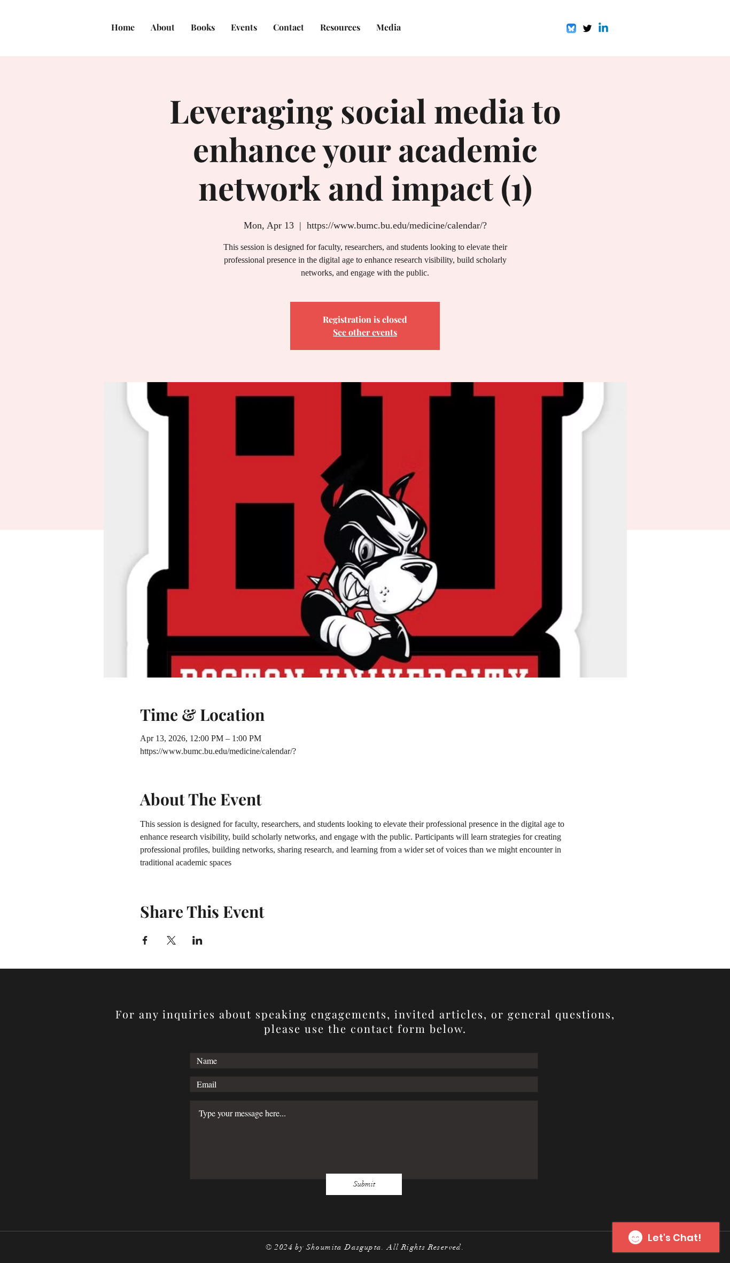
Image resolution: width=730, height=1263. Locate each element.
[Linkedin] (603, 28)
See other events (365, 332)
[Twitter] (587, 28)
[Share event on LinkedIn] (197, 940)
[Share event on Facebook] (145, 940)
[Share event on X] (171, 940)
